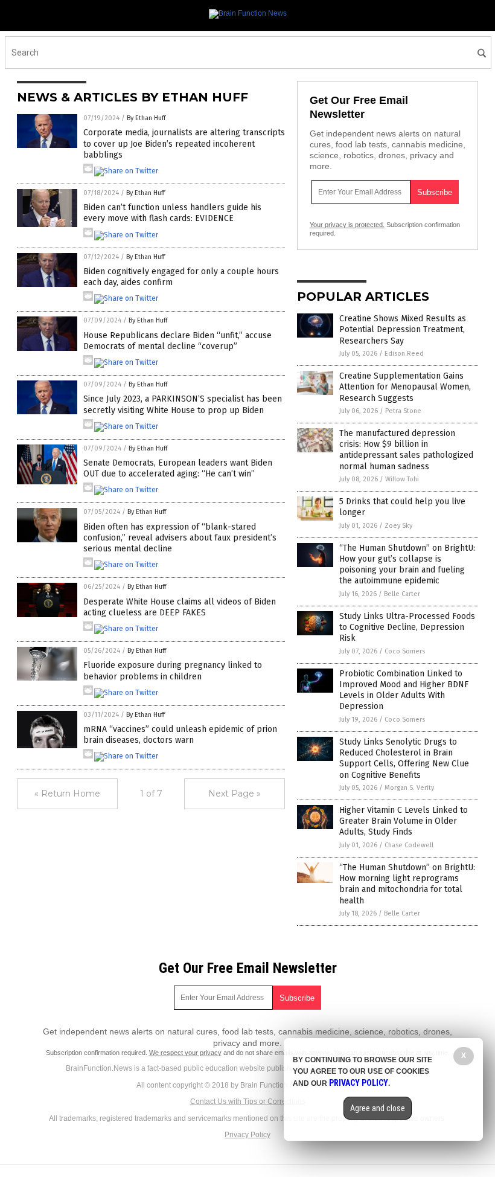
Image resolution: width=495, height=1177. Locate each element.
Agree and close (377, 1108)
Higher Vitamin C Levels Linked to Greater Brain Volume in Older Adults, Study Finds (403, 821)
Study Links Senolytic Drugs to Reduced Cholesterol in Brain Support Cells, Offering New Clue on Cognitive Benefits (404, 758)
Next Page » (234, 793)
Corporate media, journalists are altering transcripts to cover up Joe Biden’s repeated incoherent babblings (184, 143)
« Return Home (67, 793)
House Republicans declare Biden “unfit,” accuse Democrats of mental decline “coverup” (177, 340)
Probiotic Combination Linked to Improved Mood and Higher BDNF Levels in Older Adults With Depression (403, 690)
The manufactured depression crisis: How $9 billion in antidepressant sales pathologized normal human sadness (406, 450)
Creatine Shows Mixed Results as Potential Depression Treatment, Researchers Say (402, 329)
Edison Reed (404, 354)
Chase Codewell (409, 845)
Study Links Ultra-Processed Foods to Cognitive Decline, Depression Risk (407, 627)
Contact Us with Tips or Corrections (247, 1101)
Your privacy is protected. (347, 224)
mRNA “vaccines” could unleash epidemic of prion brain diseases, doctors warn (180, 734)
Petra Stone (403, 411)
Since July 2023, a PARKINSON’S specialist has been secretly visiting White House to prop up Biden (182, 404)
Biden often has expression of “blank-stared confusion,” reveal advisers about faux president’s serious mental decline (179, 538)
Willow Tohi (402, 479)
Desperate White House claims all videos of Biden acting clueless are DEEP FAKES (179, 607)
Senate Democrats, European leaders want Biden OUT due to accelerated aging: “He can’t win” (177, 468)
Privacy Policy (247, 1134)
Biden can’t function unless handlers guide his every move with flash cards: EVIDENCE (172, 212)
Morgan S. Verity (409, 788)
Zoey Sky (398, 526)
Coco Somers (405, 651)
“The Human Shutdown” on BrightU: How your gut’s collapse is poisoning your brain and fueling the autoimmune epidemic (407, 564)
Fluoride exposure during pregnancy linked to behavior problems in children (172, 670)
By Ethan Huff (146, 118)
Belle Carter (402, 594)
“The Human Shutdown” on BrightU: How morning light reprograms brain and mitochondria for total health (407, 884)
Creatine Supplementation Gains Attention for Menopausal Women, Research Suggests (405, 387)
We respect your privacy (185, 1052)
